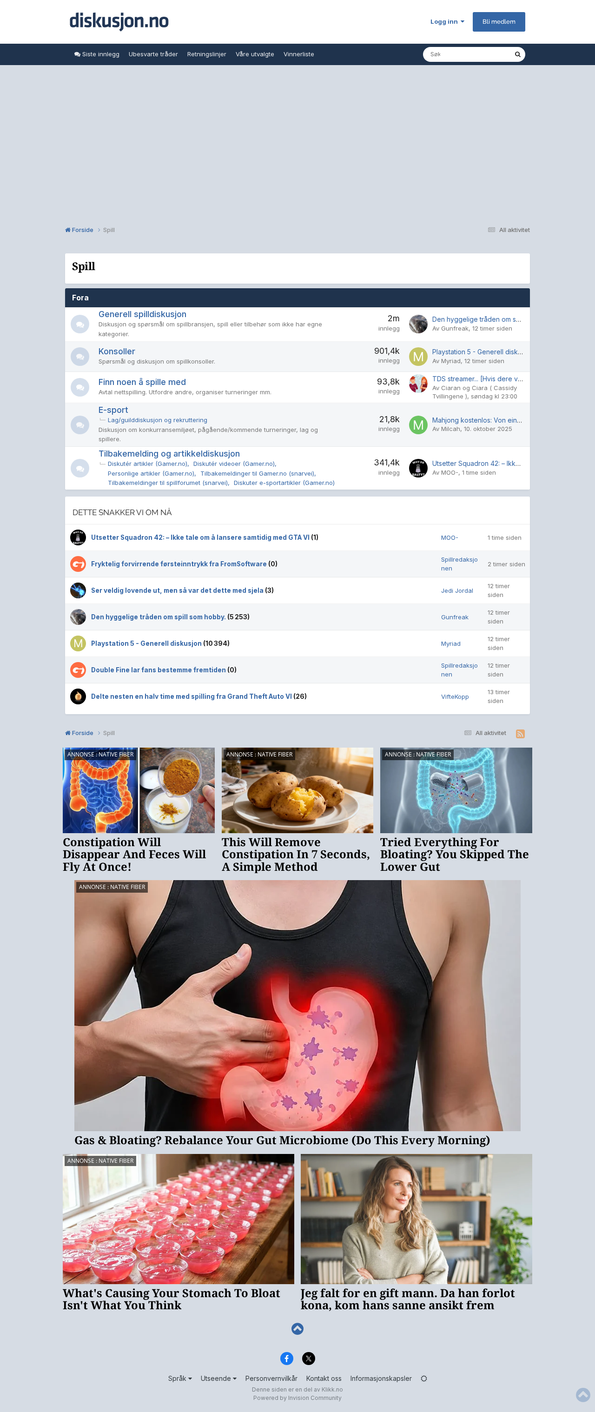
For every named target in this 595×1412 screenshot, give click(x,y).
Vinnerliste (299, 54)
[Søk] (517, 54)
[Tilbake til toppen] (297, 1329)
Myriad (451, 361)
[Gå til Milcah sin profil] (418, 425)
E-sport (113, 410)
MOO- (449, 472)
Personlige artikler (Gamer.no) (151, 473)
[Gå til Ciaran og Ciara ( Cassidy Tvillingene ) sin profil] (418, 383)
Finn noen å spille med (142, 382)
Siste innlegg (99, 54)
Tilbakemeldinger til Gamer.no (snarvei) (257, 473)
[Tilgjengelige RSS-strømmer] (520, 734)
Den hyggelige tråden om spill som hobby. (497, 319)
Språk (178, 1378)
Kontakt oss (324, 1378)
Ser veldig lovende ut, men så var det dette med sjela (178, 590)
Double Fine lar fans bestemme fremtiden (159, 670)
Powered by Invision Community (297, 1397)
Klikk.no (332, 1389)
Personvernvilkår (271, 1378)
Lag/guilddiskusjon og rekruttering (157, 420)
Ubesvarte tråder (153, 54)
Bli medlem (499, 21)
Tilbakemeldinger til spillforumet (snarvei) (168, 482)
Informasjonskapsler (381, 1378)
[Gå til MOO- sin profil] (418, 468)
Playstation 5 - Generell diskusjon (483, 352)
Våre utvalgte (255, 54)
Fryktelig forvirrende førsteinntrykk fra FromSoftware (179, 564)
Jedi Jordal (457, 590)
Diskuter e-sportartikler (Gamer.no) (284, 482)
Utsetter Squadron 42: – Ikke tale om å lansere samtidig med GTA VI (201, 537)
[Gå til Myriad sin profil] (418, 356)
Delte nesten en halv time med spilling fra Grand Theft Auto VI (192, 696)
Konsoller (117, 351)
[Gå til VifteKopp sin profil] (78, 696)
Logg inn (445, 21)
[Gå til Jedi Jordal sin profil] (78, 590)
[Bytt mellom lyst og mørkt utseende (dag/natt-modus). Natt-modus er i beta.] (424, 1378)
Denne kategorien (476, 54)
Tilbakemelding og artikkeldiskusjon (169, 453)
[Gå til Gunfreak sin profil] (418, 324)
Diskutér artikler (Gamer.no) (147, 463)
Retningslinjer (206, 54)
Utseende (217, 1378)
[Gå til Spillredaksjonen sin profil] (78, 564)
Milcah (450, 428)
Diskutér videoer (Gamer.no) (234, 463)
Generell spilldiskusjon (142, 314)
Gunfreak (455, 328)
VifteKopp (455, 696)
